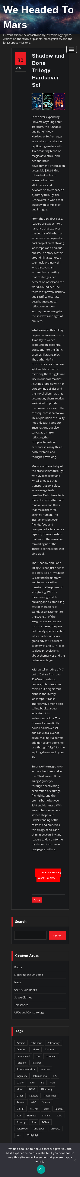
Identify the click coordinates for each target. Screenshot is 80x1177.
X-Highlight (33, 1135)
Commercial (23, 1056)
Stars (59, 1115)
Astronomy (54, 1042)
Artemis (21, 1042)
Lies (32, 1082)
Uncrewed (39, 1128)
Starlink (46, 1115)
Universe (55, 1128)
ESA (38, 1056)
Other (20, 1095)
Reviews (33, 1095)
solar (46, 1108)
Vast (19, 1135)
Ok (41, 1169)
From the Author (26, 1069)
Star (19, 1115)
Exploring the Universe (28, 975)
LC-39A (20, 1082)
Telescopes (21, 1005)
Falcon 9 (21, 1062)
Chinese (49, 1049)
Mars (52, 1082)
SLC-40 (34, 1108)
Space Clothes (23, 997)
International (40, 1075)
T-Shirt (45, 1122)
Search (21, 921)
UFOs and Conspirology (29, 1012)
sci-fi (37, 899)
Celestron (22, 1049)
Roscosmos (50, 1095)
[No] (75, 1160)
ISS (55, 1075)
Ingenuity (22, 1075)
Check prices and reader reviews (48, 875)
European (51, 1056)
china (36, 1049)
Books (18, 967)
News (17, 982)
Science (46, 1102)
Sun (34, 1122)
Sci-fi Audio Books (25, 990)
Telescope (22, 1128)
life (42, 1082)
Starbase (31, 1115)
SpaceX (59, 1108)
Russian (21, 1102)
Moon (20, 1089)
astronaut (36, 1042)
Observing (46, 1089)
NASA (32, 1089)
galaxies (45, 1069)
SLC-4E (20, 1108)
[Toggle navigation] (71, 49)
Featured (37, 1062)
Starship (21, 1122)
